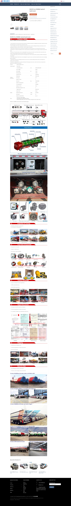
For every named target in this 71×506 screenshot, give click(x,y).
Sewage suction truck (53, 41)
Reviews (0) (32, 34)
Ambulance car (52, 11)
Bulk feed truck (52, 15)
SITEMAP (29, 496)
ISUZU (32, 18)
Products (17, 1)
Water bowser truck (53, 48)
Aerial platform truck (53, 9)
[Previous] (12, 17)
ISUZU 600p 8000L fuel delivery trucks (42, 472)
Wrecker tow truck (53, 50)
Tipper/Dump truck (53, 43)
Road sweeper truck (53, 39)
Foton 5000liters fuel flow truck (14, 472)
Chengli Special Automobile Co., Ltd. (22, 496)
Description (12, 34)
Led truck (52, 26)
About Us (22, 1)
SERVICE (30, 1)
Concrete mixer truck (53, 16)
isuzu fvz (40, 18)
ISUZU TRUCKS (17, 499)
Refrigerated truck (53, 37)
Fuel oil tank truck (25, 4)
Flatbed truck (52, 20)
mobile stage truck (53, 33)
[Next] (26, 17)
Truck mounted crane (53, 46)
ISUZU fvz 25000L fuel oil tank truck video (22, 34)
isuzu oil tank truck (43, 18)
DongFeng (25, 483)
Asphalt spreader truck (54, 13)
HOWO (24, 488)
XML (31, 496)
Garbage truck (52, 24)
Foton (24, 486)
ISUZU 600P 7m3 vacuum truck (33, 472)
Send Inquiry (33, 14)
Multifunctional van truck (54, 35)
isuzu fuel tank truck (35, 18)
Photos (27, 1)
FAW (24, 491)
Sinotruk (24, 487)
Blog (34, 1)
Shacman (24, 492)
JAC (24, 485)
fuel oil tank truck (36, 4)
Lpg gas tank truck (53, 28)
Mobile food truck (53, 31)
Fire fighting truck (53, 18)
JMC (24, 490)
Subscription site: (52, 482)
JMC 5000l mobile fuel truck (24, 472)
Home (14, 1)
